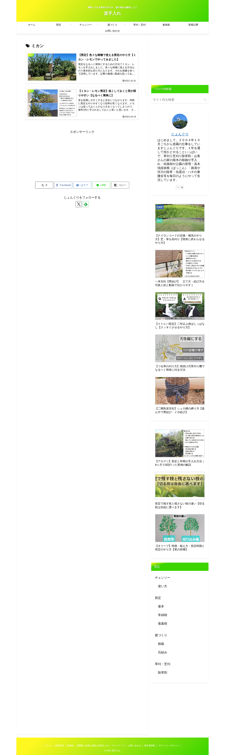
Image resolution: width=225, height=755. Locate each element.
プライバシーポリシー (169, 745)
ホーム (49, 745)
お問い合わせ (134, 745)
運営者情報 (149, 745)
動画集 (70, 745)
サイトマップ (118, 745)
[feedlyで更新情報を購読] (86, 204)
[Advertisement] (82, 156)
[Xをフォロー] (79, 204)
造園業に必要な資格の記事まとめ (93, 745)
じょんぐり (180, 134)
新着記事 (59, 745)
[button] (120, 185)
